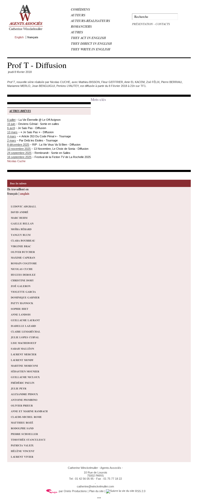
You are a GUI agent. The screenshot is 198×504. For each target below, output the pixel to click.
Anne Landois (21, 314)
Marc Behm (19, 218)
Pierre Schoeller (24, 434)
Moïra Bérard (21, 229)
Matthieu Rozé (22, 422)
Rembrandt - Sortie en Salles (52, 152)
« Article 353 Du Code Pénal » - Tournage (45, 136)
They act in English (88, 37)
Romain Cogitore (24, 263)
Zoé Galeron (20, 286)
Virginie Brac (21, 246)
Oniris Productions (75, 491)
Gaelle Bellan (22, 223)
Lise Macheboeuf (23, 343)
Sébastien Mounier (25, 371)
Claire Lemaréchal (25, 331)
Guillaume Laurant (25, 320)
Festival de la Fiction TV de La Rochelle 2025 (63, 157)
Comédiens (80, 9)
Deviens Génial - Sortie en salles (38, 123)
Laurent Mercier (23, 354)
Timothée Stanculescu (28, 439)
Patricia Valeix (22, 445)
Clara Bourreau (23, 240)
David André (19, 212)
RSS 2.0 (139, 491)
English (19, 37)
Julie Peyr (18, 388)
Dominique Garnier (25, 297)
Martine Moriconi (24, 365)
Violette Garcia (23, 292)
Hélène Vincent (23, 451)
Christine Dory (22, 280)
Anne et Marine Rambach (29, 411)
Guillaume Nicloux (25, 377)
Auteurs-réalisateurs (90, 20)
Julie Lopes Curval (25, 337)
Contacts (162, 24)
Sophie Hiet (19, 309)
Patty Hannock (22, 303)
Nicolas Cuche (16, 161)
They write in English (90, 49)
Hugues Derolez (23, 274)
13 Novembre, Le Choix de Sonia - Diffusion (61, 148)
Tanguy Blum (20, 235)
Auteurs (78, 15)
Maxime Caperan (23, 257)
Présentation (142, 24)
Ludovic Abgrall (23, 206)
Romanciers (81, 26)
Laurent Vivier (22, 456)
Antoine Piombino (24, 400)
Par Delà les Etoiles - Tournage (38, 140)
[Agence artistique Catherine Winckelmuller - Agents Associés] (25, 31)
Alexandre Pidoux (24, 394)
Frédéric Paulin (22, 383)
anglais (24, 193)
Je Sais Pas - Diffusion (32, 128)
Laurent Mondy (22, 360)
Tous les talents (18, 183)
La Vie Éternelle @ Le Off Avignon (40, 119)
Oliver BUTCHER (23, 252)
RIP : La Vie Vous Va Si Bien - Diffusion (56, 144)
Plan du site (96, 491)
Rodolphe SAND (22, 428)
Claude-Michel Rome (26, 417)
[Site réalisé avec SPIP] (52, 491)
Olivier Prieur (22, 405)
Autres (77, 32)
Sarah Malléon (22, 348)
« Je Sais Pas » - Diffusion (37, 132)
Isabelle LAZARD (23, 326)
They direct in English (91, 43)
